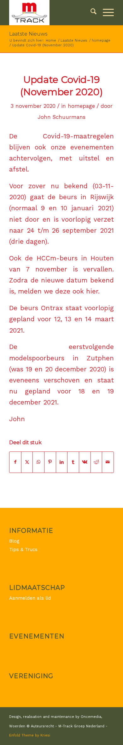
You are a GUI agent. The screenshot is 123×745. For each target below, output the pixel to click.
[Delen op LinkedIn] (61, 462)
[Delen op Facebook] (15, 462)
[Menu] (105, 12)
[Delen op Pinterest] (50, 462)
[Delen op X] (27, 462)
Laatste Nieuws (28, 34)
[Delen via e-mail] (108, 462)
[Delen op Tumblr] (73, 462)
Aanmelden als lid (30, 598)
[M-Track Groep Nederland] (51, 12)
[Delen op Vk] (85, 462)
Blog (14, 541)
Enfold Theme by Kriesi (29, 735)
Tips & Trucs (23, 549)
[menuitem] (90, 12)
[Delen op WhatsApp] (38, 462)
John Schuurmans (61, 117)
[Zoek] (90, 12)
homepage (81, 106)
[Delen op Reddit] (96, 462)
